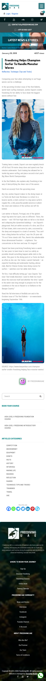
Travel (9, 492)
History (9, 463)
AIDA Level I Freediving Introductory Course (20, 426)
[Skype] (37, 509)
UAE (7, 495)
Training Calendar (23, 589)
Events (9, 456)
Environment (11, 449)
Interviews (23, 607)
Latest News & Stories (15, 48)
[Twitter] (23, 509)
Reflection (6, 72)
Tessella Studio (32, 674)
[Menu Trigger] (42, 6)
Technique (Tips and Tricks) (21, 72)
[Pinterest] (32, 509)
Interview (10, 467)
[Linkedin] (28, 509)
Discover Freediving (23, 574)
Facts (8, 460)
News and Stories (23, 602)
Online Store (23, 584)
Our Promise (23, 645)
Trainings (10, 488)
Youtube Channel (23, 622)
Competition (11, 445)
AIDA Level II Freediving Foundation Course (19, 418)
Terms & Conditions (23, 655)
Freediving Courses (23, 579)
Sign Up (23, 569)
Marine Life (11, 470)
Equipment (10, 453)
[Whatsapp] (13, 509)
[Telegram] (18, 509)
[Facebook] (9, 509)
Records (10, 474)
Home (4, 48)
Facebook (23, 612)
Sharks (9, 481)
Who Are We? (23, 640)
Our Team (23, 650)
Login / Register (12, 14)
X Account (23, 627)
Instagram (23, 617)
